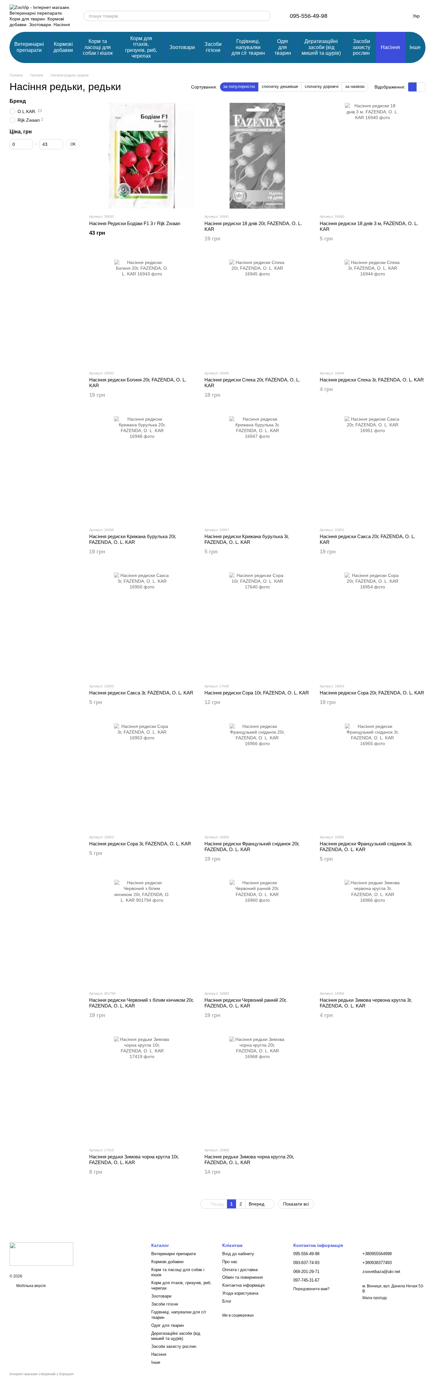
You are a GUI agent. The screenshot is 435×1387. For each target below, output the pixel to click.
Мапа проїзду (374, 1298)
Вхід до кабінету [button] (238, 1253)
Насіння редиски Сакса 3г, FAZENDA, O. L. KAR (141, 692)
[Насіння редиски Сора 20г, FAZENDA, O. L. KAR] (372, 625)
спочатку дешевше (280, 86)
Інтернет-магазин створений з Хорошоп (42, 1374)
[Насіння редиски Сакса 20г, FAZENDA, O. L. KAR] (372, 469)
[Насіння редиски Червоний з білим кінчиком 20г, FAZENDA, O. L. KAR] (142, 932)
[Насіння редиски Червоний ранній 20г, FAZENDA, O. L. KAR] (257, 932)
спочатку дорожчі (322, 86)
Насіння (390, 47)
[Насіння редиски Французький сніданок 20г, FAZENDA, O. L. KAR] (257, 776)
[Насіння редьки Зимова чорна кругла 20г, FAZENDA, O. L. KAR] (257, 1089)
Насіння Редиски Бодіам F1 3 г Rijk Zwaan (134, 223)
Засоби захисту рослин (361, 47)
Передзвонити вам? (311, 1289)
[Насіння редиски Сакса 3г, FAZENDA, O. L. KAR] (142, 625)
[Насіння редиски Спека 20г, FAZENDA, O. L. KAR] (257, 312)
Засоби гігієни (213, 47)
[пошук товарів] (265, 16)
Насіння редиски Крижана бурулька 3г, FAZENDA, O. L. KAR (246, 539)
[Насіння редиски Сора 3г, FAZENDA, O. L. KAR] (142, 776)
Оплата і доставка (240, 1269)
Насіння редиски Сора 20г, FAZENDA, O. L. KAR (372, 692)
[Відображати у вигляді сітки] (412, 86)
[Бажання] (368, 16)
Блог (227, 1301)
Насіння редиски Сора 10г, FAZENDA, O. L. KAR (256, 692)
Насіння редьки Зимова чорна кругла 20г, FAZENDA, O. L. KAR (249, 1159)
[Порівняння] (351, 16)
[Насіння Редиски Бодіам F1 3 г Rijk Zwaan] (142, 156)
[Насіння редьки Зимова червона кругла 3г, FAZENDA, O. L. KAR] (372, 932)
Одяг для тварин (283, 47)
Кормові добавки (63, 47)
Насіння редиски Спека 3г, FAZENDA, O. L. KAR (372, 379)
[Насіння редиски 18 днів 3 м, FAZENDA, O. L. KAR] (372, 156)
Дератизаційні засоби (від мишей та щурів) (321, 47)
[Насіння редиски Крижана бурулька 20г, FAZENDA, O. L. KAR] (142, 469)
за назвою (355, 86)
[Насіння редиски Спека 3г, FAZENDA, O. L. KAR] (372, 312)
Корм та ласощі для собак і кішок (98, 47)
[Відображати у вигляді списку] (421, 86)
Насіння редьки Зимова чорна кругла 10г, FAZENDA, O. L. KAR (134, 1159)
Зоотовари (182, 47)
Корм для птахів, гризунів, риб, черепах (141, 47)
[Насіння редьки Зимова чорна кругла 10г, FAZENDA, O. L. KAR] (142, 1089)
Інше (415, 47)
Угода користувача (240, 1293)
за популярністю (239, 86)
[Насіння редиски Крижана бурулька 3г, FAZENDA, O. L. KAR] (257, 469)
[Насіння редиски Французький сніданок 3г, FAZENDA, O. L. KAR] (372, 776)
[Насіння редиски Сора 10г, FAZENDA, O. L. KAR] (257, 625)
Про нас (230, 1261)
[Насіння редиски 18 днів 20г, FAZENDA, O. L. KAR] (257, 156)
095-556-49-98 (308, 16)
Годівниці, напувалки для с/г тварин (248, 47)
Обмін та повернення (242, 1277)
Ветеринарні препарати (29, 47)
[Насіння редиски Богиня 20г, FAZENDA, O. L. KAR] (142, 312)
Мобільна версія (30, 1286)
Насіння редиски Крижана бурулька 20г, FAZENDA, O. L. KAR (132, 539)
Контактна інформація (243, 1285)
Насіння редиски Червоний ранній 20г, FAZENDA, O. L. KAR (245, 1002)
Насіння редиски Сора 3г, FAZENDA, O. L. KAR (140, 843)
